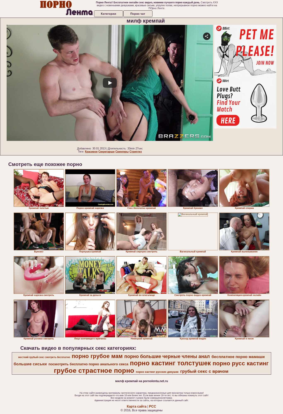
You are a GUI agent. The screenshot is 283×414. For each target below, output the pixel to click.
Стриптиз (135, 151)
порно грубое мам (97, 356)
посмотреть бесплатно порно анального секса (88, 364)
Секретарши (106, 151)
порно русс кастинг (241, 363)
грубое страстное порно (94, 370)
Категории (108, 13)
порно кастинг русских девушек (157, 371)
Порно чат (137, 13)
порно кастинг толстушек (170, 363)
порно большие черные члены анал (167, 356)
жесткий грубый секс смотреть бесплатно (44, 357)
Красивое (91, 151)
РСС (152, 406)
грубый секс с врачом (204, 371)
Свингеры (122, 151)
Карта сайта (136, 406)
